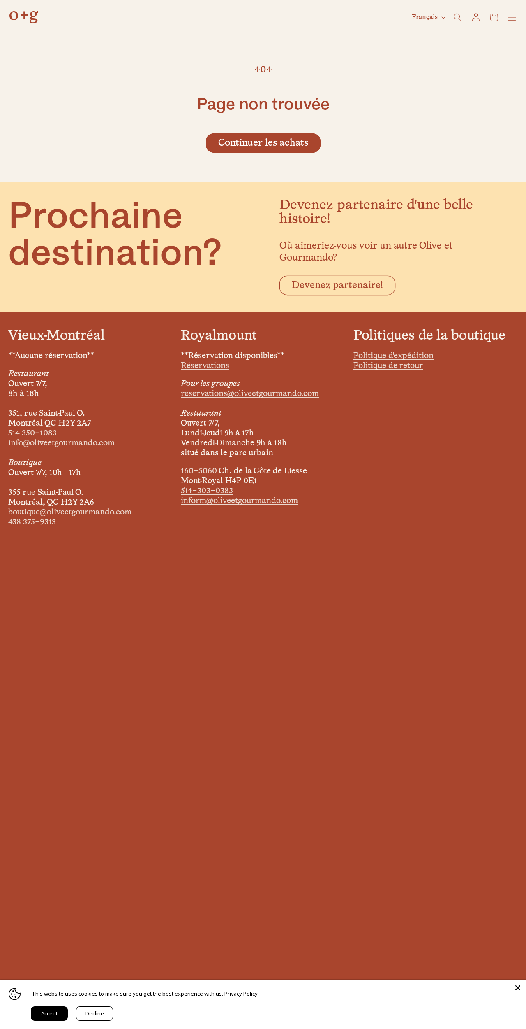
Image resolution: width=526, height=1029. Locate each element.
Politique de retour (388, 365)
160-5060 (199, 471)
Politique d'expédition (393, 356)
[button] (458, 17)
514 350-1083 (32, 433)
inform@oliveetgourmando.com (239, 500)
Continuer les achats (263, 143)
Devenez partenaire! (337, 285)
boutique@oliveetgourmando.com (70, 512)
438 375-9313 (32, 522)
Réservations (205, 365)
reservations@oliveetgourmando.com (250, 393)
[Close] (518, 988)
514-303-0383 (207, 491)
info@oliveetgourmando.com (61, 443)
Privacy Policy (241, 993)
